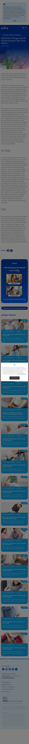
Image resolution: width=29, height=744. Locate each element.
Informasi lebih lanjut (21, 373)
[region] (14, 372)
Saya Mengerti (14, 377)
